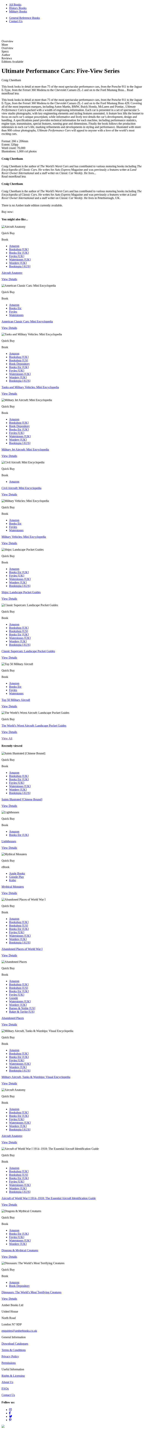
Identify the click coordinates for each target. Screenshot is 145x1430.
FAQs (5, 1388)
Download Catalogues (15, 1343)
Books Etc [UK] (19, 252)
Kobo (12, 880)
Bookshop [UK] (19, 249)
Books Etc (15, 308)
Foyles (13, 311)
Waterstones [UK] (20, 259)
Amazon (14, 246)
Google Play (16, 876)
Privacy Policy (10, 1356)
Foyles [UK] (16, 256)
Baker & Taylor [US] (21, 1011)
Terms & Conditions (14, 1350)
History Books (17, 8)
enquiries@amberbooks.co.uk (19, 1330)
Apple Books (17, 873)
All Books (15, 4)
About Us (7, 1382)
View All (7, 738)
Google (13, 998)
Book (16, 253)
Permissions (9, 1362)
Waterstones (16, 315)
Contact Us (15, 21)
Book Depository (19, 363)
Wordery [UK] (18, 263)
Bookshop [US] (18, 360)
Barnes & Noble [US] (22, 1008)
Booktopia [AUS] (19, 266)
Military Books (18, 11)
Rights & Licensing (13, 1375)
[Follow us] (10, 1409)
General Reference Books (24, 17)
